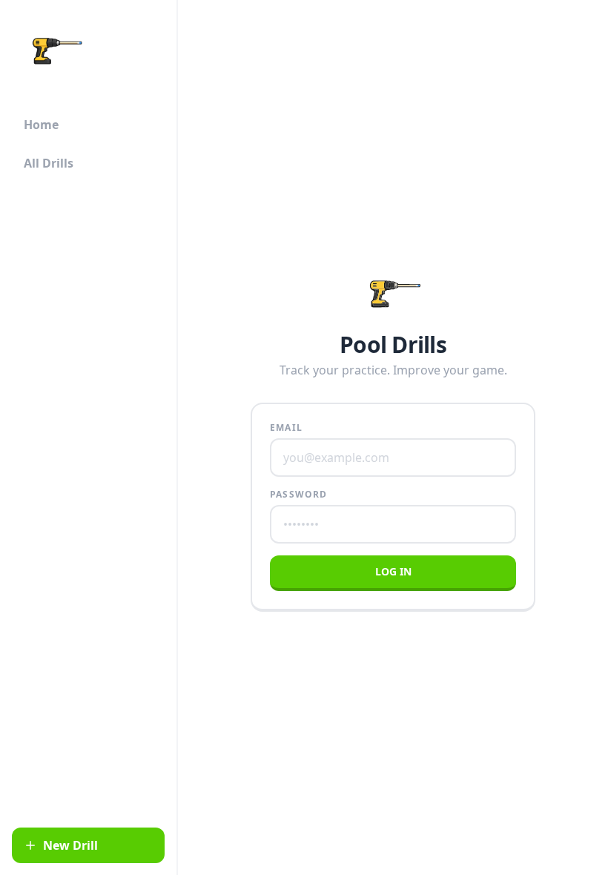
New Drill (70, 845)
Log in (393, 571)
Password (299, 495)
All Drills (48, 163)
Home (41, 124)
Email (286, 428)
